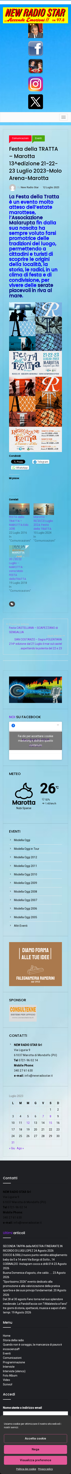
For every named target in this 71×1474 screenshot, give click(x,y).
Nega (35, 1449)
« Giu (12, 1148)
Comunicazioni (20, 138)
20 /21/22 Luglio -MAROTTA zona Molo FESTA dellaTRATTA (17, 569)
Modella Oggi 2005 (25, 917)
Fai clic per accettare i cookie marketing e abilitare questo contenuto (35, 741)
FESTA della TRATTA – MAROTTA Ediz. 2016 (19, 523)
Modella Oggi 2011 (25, 866)
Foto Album (10, 1375)
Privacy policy (45, 1469)
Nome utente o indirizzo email (22, 1407)
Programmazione (14, 1362)
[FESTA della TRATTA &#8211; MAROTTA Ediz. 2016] (19, 509)
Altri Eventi (20, 925)
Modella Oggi (22, 840)
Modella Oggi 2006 (25, 908)
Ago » (20, 1148)
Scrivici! (7, 1384)
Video (6, 1379)
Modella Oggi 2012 (25, 857)
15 (50, 1122)
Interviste (9, 1366)
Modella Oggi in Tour (26, 848)
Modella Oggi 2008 (25, 891)
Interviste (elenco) (14, 1371)
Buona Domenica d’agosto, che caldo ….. (27, 1272)
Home (6, 1335)
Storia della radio (13, 1340)
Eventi (38, 138)
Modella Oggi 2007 (25, 900)
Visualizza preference (35, 1460)
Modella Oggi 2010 (25, 874)
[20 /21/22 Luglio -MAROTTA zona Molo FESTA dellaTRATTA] (19, 551)
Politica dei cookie (26, 1469)
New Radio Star (30, 187)
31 (13, 1142)
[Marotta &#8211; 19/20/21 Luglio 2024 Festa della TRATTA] (44, 509)
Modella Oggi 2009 (25, 882)
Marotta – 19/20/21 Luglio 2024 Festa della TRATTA (43, 523)
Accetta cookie (35, 1438)
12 (28, 1122)
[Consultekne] (23, 1012)
